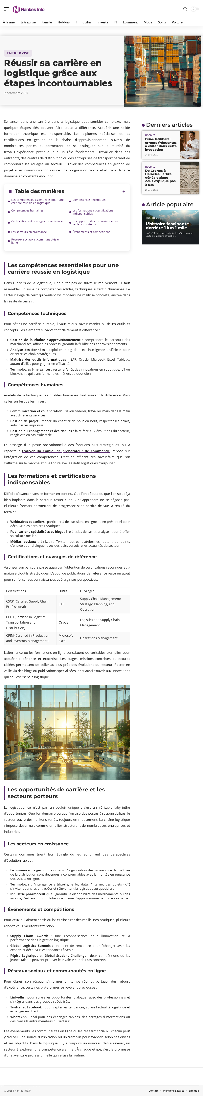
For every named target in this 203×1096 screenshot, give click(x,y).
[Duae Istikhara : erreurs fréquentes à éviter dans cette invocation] (189, 145)
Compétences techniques (89, 200)
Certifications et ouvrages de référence (37, 221)
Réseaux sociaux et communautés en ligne (35, 241)
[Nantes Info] (28, 9)
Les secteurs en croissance (29, 232)
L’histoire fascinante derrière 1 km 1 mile (167, 225)
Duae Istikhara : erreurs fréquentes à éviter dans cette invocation (161, 144)
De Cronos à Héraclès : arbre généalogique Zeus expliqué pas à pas (160, 177)
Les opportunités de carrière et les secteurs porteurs (95, 222)
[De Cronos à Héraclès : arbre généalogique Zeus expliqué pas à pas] (189, 178)
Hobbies (150, 135)
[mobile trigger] (7, 9)
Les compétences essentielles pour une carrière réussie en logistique (37, 201)
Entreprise (18, 53)
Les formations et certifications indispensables (93, 212)
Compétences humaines (27, 210)
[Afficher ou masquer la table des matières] (94, 191)
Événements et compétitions (91, 232)
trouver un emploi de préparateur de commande (66, 451)
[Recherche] (185, 9)
